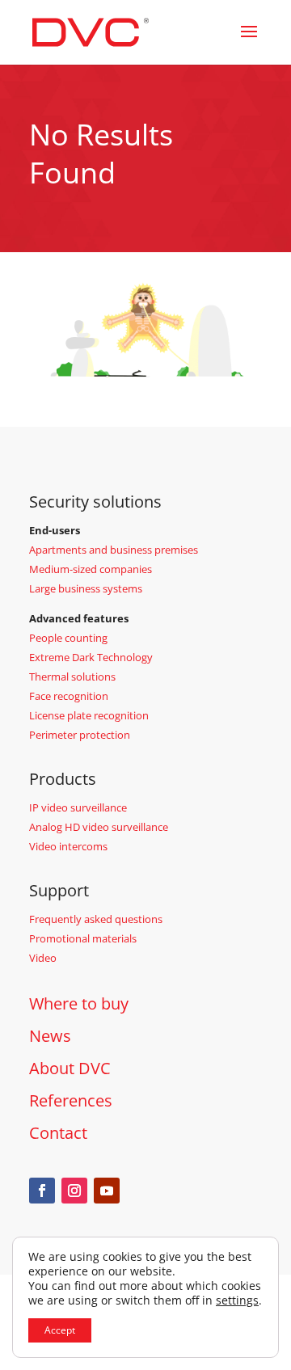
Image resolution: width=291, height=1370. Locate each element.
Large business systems (85, 588)
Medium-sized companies (90, 569)
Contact (58, 1133)
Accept (59, 1330)
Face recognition (68, 696)
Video (43, 958)
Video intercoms (68, 846)
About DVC (70, 1068)
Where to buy (79, 1003)
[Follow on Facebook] (42, 1190)
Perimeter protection (79, 734)
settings (237, 1300)
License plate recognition (89, 715)
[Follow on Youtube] (107, 1190)
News (50, 1036)
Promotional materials (83, 938)
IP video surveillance (78, 807)
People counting (68, 637)
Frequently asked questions (95, 919)
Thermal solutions (72, 676)
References (70, 1100)
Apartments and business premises (113, 549)
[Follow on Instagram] (74, 1190)
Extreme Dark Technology (91, 657)
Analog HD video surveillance (98, 827)
